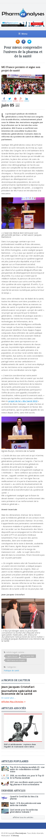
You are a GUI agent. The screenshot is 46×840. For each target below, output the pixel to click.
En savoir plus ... (8, 697)
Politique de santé (11, 670)
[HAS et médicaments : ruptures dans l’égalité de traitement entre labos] (23, 715)
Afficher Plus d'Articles (12, 702)
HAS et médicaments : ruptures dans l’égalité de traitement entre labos (20, 745)
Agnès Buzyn (12, 656)
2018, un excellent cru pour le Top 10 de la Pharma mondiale (27, 776)
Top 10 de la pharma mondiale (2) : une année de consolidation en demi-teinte (27, 769)
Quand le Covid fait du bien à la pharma (24, 797)
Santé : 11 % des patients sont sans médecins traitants (25, 804)
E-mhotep (15, 835)
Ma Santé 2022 (28, 656)
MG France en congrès (16, 660)
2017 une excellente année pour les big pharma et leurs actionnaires (26, 783)
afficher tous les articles (23, 817)
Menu (24, 33)
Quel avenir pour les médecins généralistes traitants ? (24, 811)
